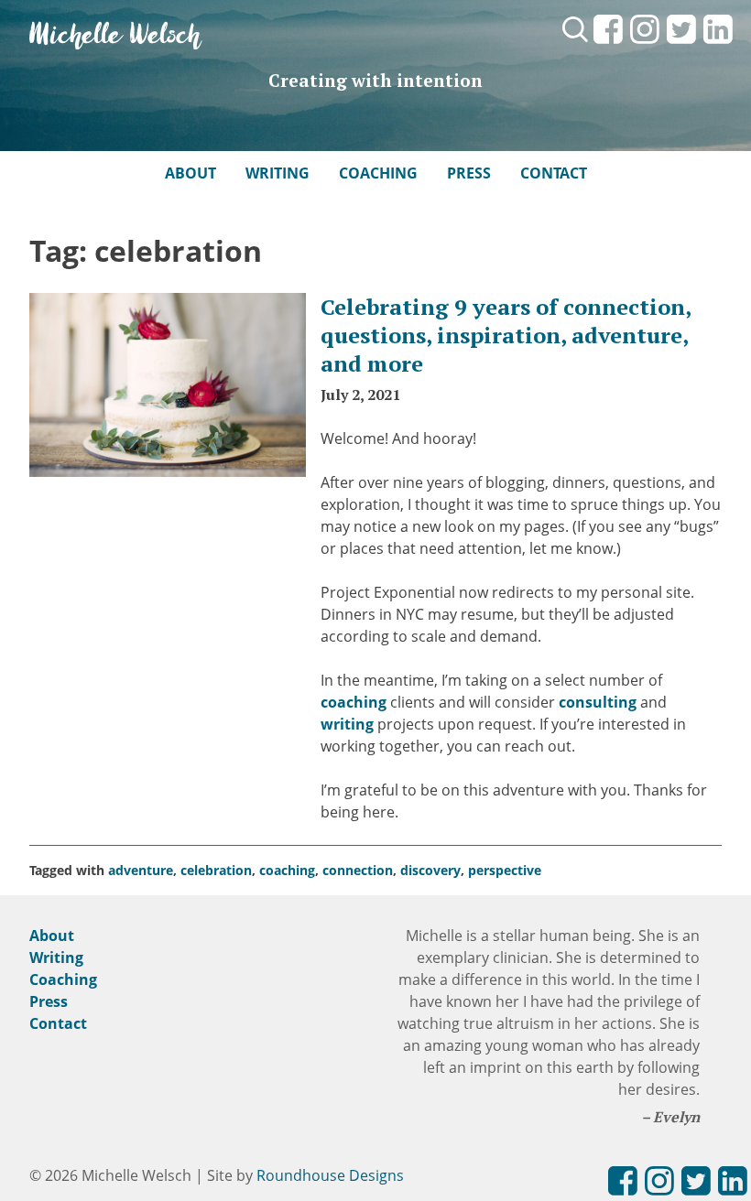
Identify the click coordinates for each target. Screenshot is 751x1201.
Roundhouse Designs (330, 1175)
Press (469, 173)
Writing (277, 173)
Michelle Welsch (115, 36)
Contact (553, 173)
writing (347, 724)
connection (357, 870)
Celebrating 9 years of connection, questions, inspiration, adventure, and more (506, 335)
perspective (504, 870)
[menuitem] (608, 45)
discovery (430, 870)
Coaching (378, 173)
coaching (353, 702)
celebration (216, 870)
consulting (598, 702)
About (190, 173)
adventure (140, 870)
